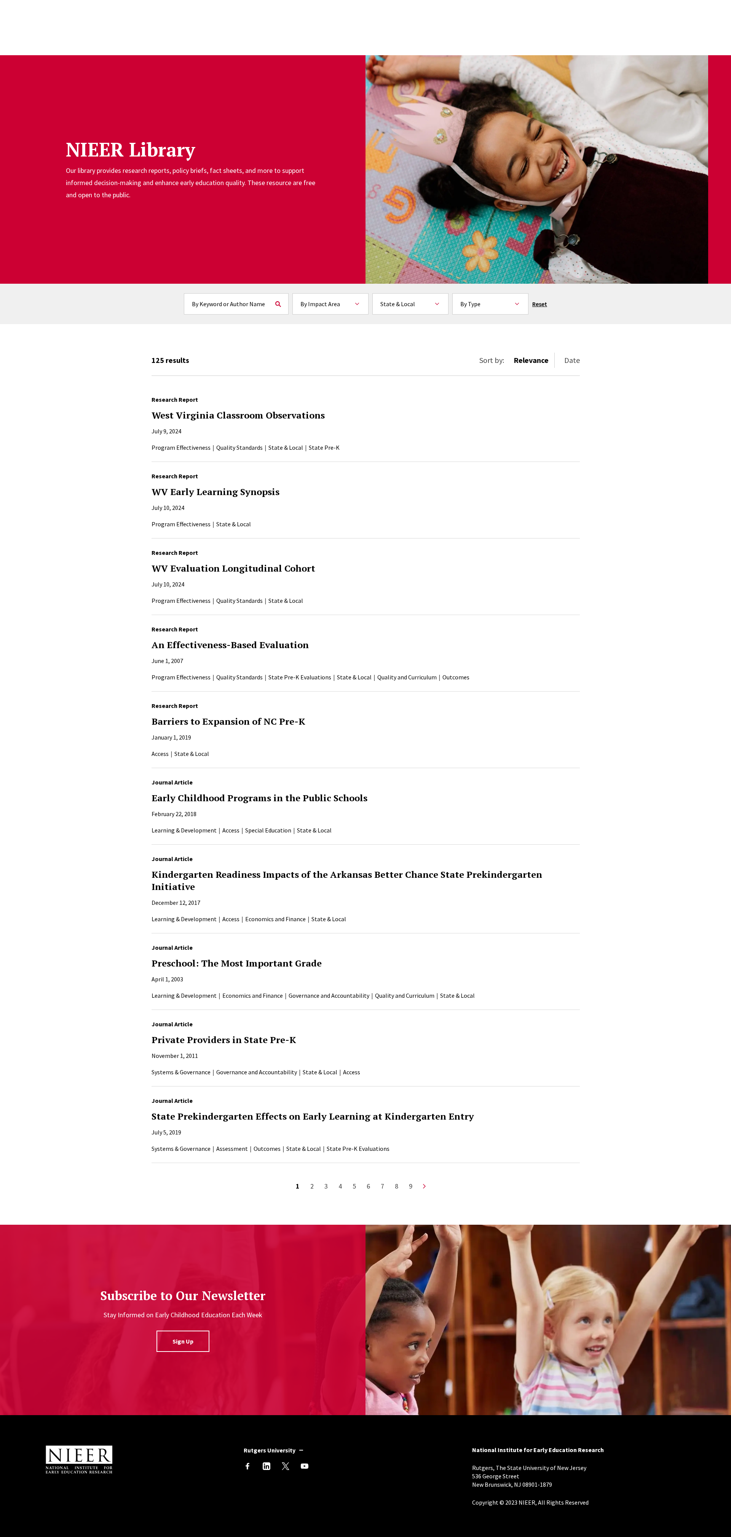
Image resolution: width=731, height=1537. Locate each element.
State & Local (285, 447)
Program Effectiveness (181, 447)
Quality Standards (239, 447)
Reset (539, 304)
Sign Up (182, 1341)
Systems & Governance (181, 1072)
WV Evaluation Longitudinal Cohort (233, 568)
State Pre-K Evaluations (299, 677)
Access (160, 753)
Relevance (531, 360)
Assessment (232, 1148)
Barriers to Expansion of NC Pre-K (228, 721)
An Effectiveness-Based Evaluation (230, 645)
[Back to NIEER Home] (79, 1471)
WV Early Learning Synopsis (215, 492)
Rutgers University (269, 1450)
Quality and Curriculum (407, 677)
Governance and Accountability (329, 995)
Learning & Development (184, 830)
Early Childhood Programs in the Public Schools (259, 798)
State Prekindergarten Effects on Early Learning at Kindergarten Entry (313, 1116)
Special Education (268, 830)
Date (572, 360)
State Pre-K (324, 447)
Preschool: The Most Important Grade (237, 963)
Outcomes (455, 677)
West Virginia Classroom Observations (238, 415)
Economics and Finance (275, 919)
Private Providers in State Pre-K (224, 1040)
